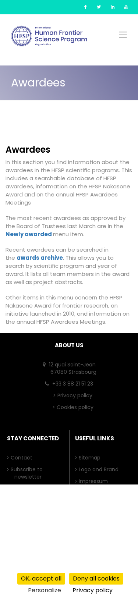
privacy (25, 566)
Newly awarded (29, 234)
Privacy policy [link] (92, 590)
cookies (61, 566)
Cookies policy (75, 407)
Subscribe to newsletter (28, 473)
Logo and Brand (100, 469)
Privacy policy (74, 395)
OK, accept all (41, 578)
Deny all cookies (96, 578)
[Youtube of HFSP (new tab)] (126, 7)
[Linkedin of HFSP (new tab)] (112, 7)
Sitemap (91, 457)
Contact (23, 457)
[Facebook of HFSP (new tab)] (85, 7)
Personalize (44, 590)
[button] (122, 36)
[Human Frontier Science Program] (49, 36)
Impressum (95, 481)
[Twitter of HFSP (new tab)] (98, 7)
